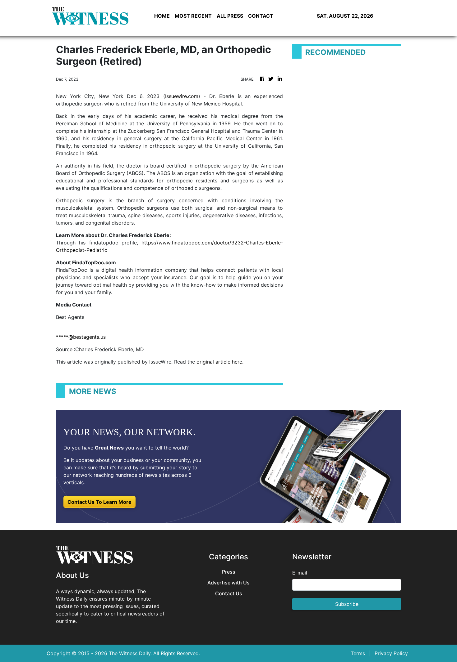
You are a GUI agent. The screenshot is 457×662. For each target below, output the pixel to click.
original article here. (219, 362)
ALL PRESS (230, 16)
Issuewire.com (181, 96)
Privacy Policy (391, 653)
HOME (162, 16)
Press (228, 572)
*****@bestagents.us (81, 337)
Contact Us (228, 594)
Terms (358, 653)
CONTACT (260, 16)
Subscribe (346, 604)
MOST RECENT (193, 16)
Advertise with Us (228, 583)
